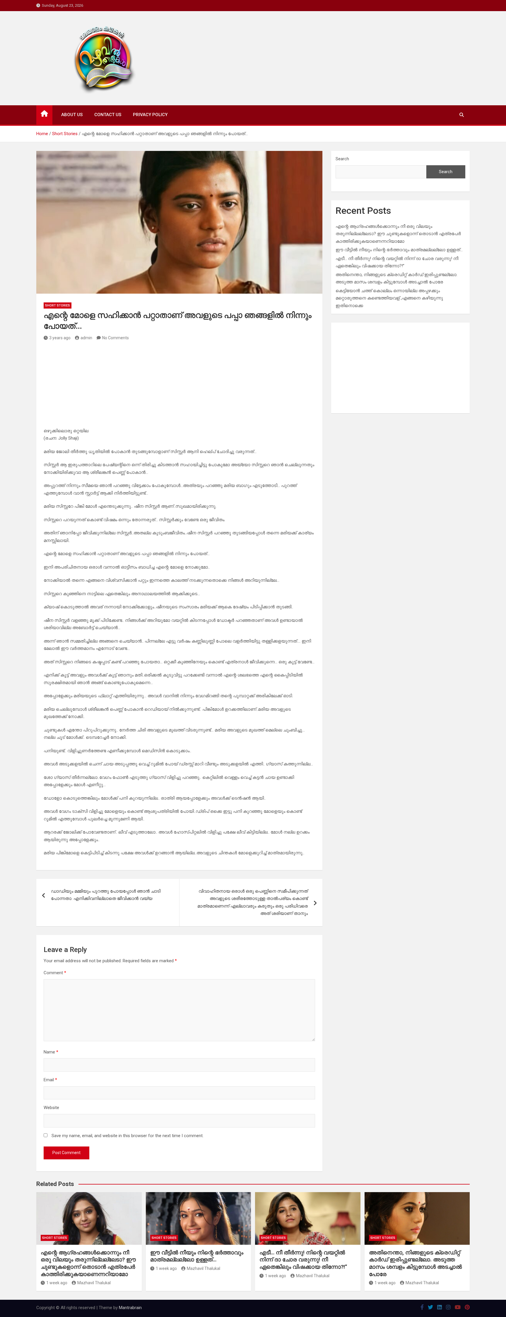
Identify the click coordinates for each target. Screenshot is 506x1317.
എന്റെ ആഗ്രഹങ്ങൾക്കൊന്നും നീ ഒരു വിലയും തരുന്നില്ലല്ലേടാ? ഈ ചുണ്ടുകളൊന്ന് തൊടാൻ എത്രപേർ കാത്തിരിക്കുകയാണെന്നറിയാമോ (398, 234)
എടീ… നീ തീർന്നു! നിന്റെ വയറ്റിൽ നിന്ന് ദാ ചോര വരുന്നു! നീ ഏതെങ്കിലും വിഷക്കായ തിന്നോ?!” (303, 1259)
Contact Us (107, 114)
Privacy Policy (150, 114)
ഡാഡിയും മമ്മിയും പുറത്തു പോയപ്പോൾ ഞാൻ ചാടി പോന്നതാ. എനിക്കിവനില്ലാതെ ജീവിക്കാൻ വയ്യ (105, 895)
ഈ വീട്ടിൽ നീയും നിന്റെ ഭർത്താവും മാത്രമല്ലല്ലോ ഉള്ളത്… (399, 249)
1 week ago (56, 1282)
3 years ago (60, 337)
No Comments (115, 337)
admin (86, 337)
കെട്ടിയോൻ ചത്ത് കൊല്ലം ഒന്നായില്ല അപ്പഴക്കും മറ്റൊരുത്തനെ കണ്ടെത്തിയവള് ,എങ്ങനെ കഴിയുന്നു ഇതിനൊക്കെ (389, 298)
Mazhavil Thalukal (94, 1282)
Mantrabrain (130, 1307)
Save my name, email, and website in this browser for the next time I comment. (128, 1135)
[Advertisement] (179, 386)
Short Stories (57, 305)
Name (51, 1052)
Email (50, 1079)
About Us (72, 114)
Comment (55, 972)
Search (342, 158)
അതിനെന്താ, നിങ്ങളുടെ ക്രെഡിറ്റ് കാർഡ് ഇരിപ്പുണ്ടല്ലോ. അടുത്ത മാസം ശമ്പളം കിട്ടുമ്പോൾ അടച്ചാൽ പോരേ (415, 1263)
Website (51, 1107)
